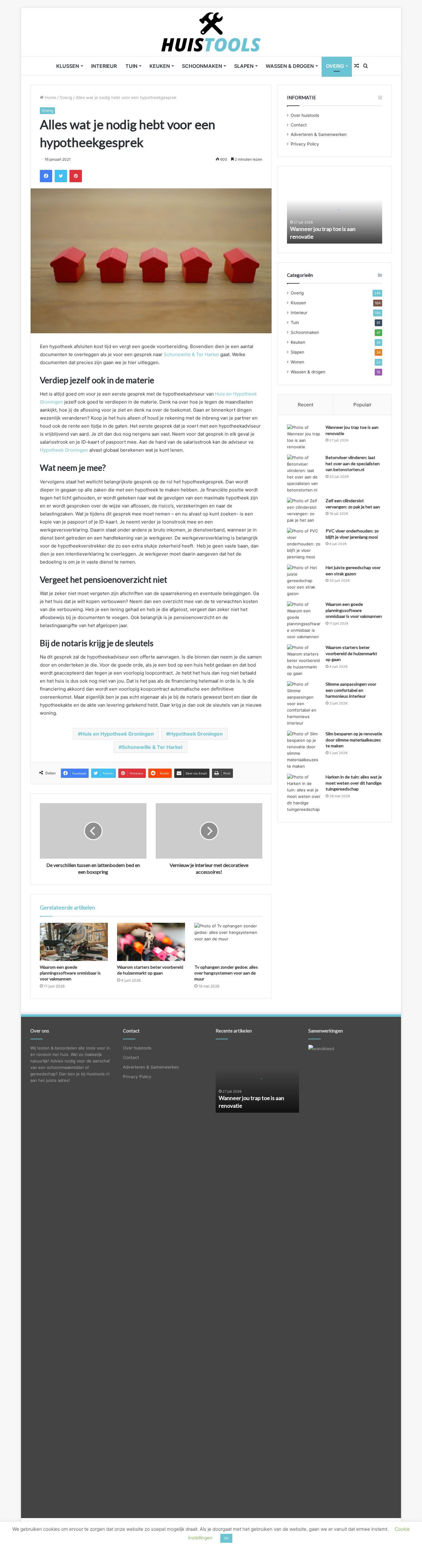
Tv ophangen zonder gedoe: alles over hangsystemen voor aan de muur (226, 972)
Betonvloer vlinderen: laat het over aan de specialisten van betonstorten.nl (353, 463)
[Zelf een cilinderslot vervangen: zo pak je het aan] (304, 511)
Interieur (104, 66)
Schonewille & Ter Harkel (191, 354)
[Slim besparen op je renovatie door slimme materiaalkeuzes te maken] (304, 750)
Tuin (131, 66)
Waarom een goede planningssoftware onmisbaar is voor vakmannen (70, 972)
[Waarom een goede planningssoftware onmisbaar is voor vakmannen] (74, 942)
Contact (299, 124)
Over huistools (305, 115)
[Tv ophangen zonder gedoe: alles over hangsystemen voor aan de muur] (228, 942)
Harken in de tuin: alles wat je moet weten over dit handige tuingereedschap (354, 782)
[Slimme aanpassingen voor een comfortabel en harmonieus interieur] (304, 703)
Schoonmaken (202, 66)
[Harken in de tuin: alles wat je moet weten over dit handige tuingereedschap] (304, 793)
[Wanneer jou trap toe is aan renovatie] (304, 437)
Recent (305, 405)
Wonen (297, 361)
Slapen (244, 66)
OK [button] (226, 1538)
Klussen (67, 66)
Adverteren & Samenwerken (319, 134)
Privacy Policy (305, 144)
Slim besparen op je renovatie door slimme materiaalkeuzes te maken (354, 739)
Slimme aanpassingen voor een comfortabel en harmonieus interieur (351, 690)
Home (50, 97)
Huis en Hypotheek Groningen (117, 734)
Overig (335, 66)
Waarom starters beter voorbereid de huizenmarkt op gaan (351, 653)
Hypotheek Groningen (64, 450)
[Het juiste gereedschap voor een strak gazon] (304, 581)
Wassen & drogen (290, 66)
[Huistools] (211, 32)
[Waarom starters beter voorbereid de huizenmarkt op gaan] (151, 942)
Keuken (160, 66)
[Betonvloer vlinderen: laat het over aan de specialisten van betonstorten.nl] (304, 473)
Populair (362, 405)
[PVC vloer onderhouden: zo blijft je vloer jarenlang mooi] (304, 544)
